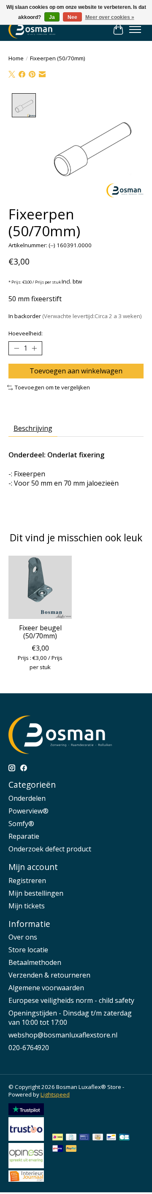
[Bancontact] (111, 1138)
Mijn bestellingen (35, 893)
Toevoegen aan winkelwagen (76, 370)
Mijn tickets (26, 905)
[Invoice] (71, 1138)
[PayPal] (71, 1149)
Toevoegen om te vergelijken (52, 387)
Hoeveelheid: (25, 333)
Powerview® (28, 811)
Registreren (27, 880)
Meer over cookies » (109, 17)
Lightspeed (55, 1094)
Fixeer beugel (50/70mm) (40, 631)
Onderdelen (27, 798)
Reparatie (23, 836)
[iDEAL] (57, 1138)
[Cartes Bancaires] (124, 1138)
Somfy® (21, 823)
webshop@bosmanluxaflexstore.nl (62, 1035)
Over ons (22, 937)
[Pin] (84, 1138)
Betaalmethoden (34, 962)
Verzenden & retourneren (49, 975)
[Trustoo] (26, 1138)
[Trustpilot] (26, 1112)
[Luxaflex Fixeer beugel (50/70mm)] (40, 587)
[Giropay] (57, 1149)
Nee (72, 17)
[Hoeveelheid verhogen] (34, 348)
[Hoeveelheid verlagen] (16, 348)
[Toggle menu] (135, 29)
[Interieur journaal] (26, 1179)
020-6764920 (28, 1047)
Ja (52, 17)
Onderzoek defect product (49, 849)
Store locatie (28, 949)
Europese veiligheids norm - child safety (71, 1000)
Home (16, 58)
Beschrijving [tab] (33, 428)
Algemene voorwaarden (46, 987)
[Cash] (97, 1138)
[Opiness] (26, 1165)
